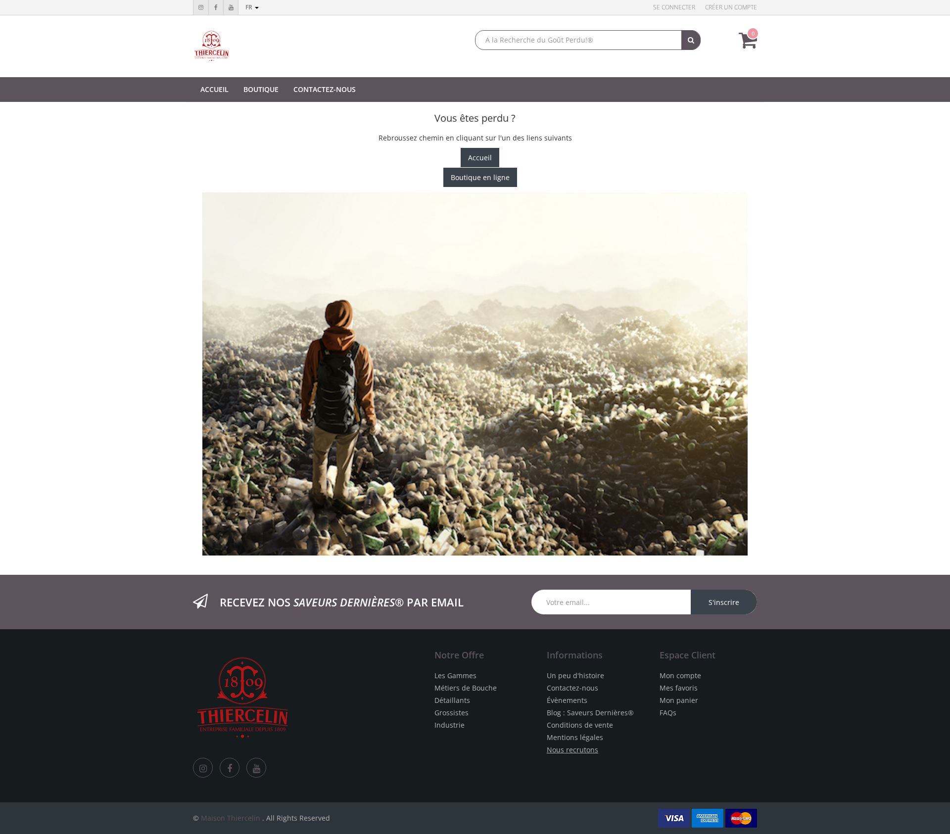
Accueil (480, 157)
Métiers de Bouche (465, 688)
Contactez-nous (572, 688)
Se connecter (674, 7)
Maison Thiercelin (230, 818)
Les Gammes (455, 675)
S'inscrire (724, 602)
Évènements (567, 700)
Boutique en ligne (480, 177)
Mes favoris (679, 688)
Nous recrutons (572, 749)
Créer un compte (731, 7)
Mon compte (680, 675)
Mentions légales (575, 737)
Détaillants (452, 700)
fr (249, 7)
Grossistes (451, 712)
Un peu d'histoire (575, 675)
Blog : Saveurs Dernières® (590, 712)
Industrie (449, 725)
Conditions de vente (580, 725)
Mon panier (679, 700)
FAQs (668, 712)
